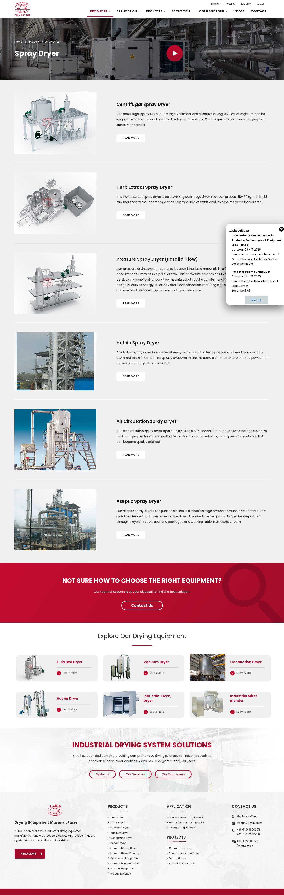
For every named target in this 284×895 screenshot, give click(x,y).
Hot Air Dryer (118, 843)
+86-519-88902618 (249, 830)
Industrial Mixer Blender (124, 853)
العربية (260, 3)
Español (246, 3)
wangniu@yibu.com (249, 823)
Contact (258, 11)
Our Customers (173, 774)
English (215, 3)
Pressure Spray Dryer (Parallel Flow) (157, 259)
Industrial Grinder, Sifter (124, 863)
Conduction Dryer (121, 838)
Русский (230, 3)
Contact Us (244, 806)
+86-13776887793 (248, 841)
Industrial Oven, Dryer (123, 848)
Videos (239, 11)
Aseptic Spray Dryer (138, 501)
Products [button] (99, 11)
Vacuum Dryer (119, 832)
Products (33, 41)
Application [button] (127, 11)
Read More (131, 138)
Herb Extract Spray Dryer (144, 187)
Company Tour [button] (212, 11)
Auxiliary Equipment (122, 868)
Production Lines (120, 873)
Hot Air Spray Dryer (137, 343)
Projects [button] (154, 11)
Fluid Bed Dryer (119, 827)
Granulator (117, 817)
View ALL (256, 300)
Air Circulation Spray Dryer (146, 421)
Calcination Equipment (124, 858)
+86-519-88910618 (248, 834)
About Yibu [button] (181, 11)
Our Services (135, 774)
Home (18, 41)
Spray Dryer (117, 822)
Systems (102, 774)
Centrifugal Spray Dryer (143, 104)
